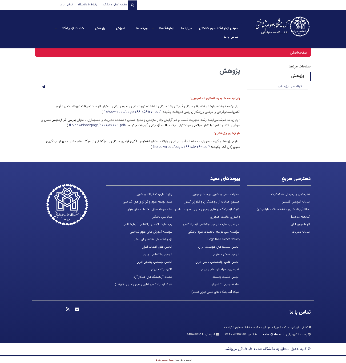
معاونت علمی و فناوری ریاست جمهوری (215, 194)
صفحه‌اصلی (298, 52)
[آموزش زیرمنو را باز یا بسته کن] (111, 28)
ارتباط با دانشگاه (87, 4)
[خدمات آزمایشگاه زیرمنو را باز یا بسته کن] (56, 28)
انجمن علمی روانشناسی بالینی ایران (217, 261)
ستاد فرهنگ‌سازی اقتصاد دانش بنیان (149, 209)
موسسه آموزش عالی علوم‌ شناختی (151, 231)
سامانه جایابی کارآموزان (225, 284)
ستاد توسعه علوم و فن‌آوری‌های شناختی (147, 201)
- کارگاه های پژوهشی (291, 86)
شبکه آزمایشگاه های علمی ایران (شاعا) (215, 291)
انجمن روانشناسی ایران (157, 254)
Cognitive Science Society (223, 239)
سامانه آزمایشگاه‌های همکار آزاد (152, 276)
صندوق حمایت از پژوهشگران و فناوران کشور (212, 201)
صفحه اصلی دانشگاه (115, 4)
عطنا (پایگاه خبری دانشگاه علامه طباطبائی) (283, 209)
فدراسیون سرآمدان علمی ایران (220, 269)
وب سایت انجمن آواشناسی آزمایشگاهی (147, 224)
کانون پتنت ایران (161, 269)
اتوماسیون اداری (300, 224)
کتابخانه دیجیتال (300, 216)
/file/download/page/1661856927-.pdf (132, 111)
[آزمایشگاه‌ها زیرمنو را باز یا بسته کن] (153, 28)
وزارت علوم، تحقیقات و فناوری (154, 194)
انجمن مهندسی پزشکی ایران (154, 261)
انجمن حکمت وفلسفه (225, 276)
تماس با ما (66, 4)
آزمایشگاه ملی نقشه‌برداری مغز (153, 239)
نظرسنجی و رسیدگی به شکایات (290, 194)
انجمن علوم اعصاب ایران (157, 246)
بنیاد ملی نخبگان (162, 216)
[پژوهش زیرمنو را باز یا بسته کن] (89, 28)
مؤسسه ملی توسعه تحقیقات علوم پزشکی (213, 231)
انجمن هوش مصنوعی (225, 254)
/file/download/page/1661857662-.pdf (97, 125)
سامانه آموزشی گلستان (296, 201)
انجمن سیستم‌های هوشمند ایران (218, 246)
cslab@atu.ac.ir (274, 334)
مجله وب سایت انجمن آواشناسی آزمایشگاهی (211, 224)
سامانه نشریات (301, 231)
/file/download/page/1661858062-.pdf (181, 146)
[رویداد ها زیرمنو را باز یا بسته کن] (131, 28)
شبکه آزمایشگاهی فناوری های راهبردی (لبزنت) (143, 284)
